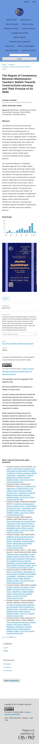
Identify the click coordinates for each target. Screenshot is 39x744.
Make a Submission (12, 680)
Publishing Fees (25, 20)
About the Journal (12, 24)
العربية (5, 647)
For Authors (7, 667)
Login (34, 2)
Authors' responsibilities (26, 46)
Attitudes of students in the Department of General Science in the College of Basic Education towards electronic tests (21, 489)
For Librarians (7, 670)
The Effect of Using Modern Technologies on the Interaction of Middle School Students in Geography (21, 573)
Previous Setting (27, 24)
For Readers (7, 664)
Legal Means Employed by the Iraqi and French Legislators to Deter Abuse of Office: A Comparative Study (20, 522)
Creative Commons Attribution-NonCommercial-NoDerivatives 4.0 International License (18, 371)
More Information (11, 50)
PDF (6, 299)
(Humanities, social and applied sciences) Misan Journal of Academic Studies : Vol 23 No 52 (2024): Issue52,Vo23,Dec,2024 (20, 478)
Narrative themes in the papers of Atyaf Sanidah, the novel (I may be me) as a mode (20, 589)
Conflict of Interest (28, 28)
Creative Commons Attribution (17, 713)
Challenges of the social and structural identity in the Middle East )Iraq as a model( (20, 539)
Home (4, 64)
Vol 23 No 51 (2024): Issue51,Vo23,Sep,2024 (16, 67)
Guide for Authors (19, 37)
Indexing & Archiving (11, 28)
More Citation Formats (11, 334)
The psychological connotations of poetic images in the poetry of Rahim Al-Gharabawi (21, 624)
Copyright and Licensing (19, 33)
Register (27, 2)
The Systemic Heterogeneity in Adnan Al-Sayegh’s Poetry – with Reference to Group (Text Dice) (21, 506)
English (5, 651)
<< (3, 637)
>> (15, 637)
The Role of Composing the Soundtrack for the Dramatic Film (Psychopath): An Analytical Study (20, 607)
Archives (11, 64)
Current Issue (9, 46)
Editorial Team (11, 20)
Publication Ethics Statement (19, 42)
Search (19, 59)
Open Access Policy (28, 50)
